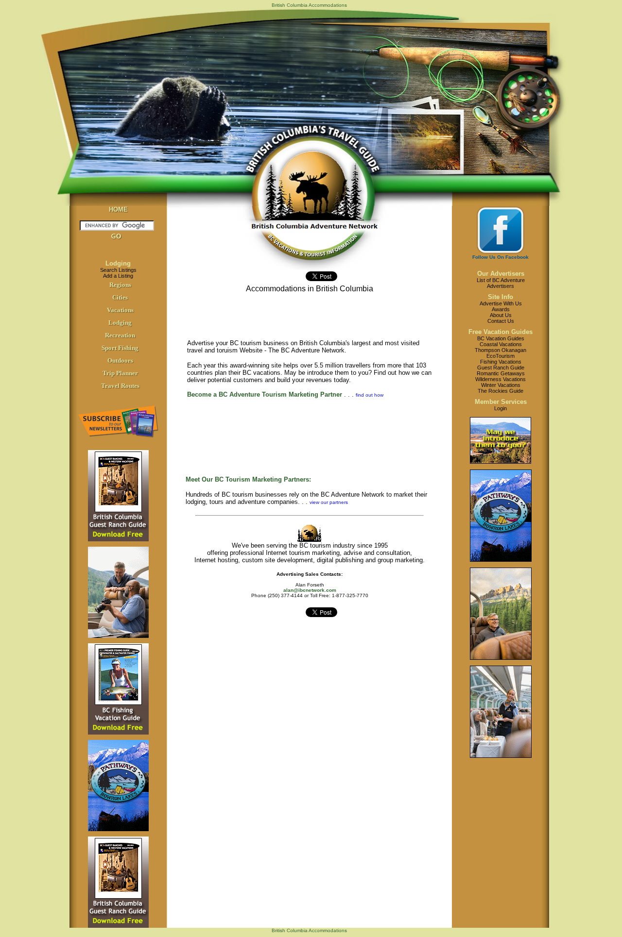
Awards (501, 309)
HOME (118, 209)
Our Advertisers (500, 273)
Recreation (120, 335)
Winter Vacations (500, 385)
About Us (501, 315)
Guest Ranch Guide (500, 367)
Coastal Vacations (501, 344)
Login (500, 408)
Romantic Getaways (501, 373)
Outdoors (120, 360)
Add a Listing (118, 276)
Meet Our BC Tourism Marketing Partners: (248, 479)
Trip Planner (120, 373)
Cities (120, 297)
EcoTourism (500, 356)
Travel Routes (120, 385)
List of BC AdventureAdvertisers (501, 283)
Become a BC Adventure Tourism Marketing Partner (264, 394)
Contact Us (500, 321)
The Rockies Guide (500, 391)
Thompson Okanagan (500, 350)
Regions (120, 284)
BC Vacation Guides (500, 338)
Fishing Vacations (500, 362)
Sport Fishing (120, 347)
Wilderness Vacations (500, 379)
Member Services (501, 401)
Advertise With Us (501, 303)
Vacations (120, 310)
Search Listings (118, 270)
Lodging (118, 263)
